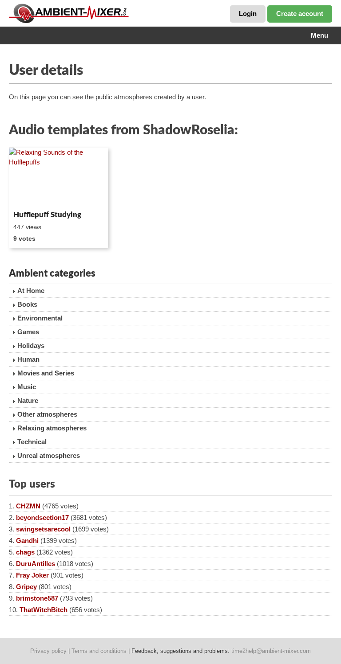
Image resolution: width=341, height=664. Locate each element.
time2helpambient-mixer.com (271, 651)
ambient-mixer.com (75, 13)
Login (248, 13)
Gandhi (27, 540)
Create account (299, 13)
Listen (30, 195)
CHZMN (28, 506)
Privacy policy (48, 651)
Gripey (26, 586)
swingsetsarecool (43, 529)
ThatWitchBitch (43, 609)
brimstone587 (37, 598)
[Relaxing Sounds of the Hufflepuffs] (58, 177)
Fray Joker (32, 575)
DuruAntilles (35, 563)
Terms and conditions (99, 651)
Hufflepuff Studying (47, 215)
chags (25, 552)
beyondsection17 (42, 517)
